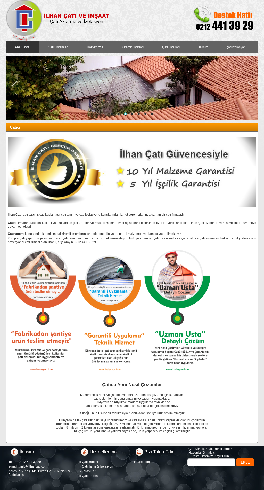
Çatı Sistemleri (58, 47)
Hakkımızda (95, 47)
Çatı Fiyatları (171, 47)
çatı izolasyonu (237, 47)
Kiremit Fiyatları (133, 47)
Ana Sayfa (22, 47)
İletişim (203, 47)
